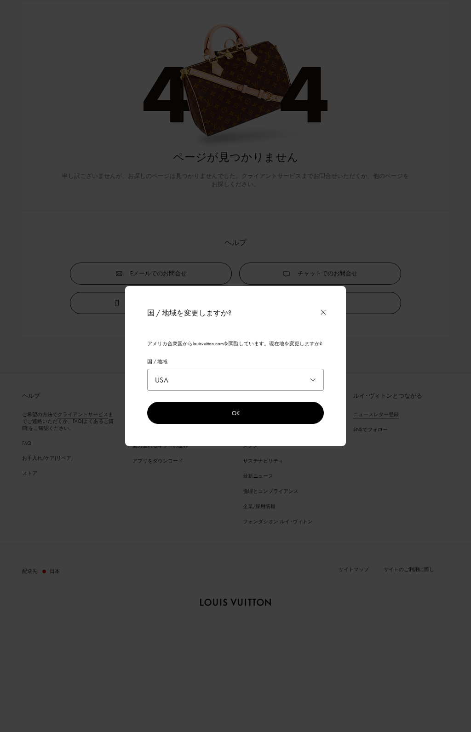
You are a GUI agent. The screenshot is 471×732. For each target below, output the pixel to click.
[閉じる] (323, 312)
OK (236, 413)
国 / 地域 (157, 361)
